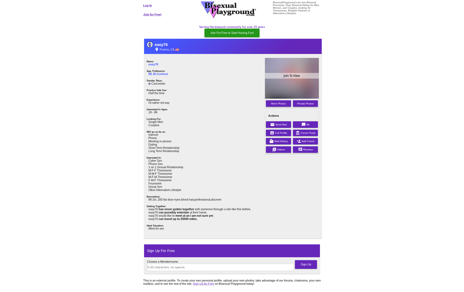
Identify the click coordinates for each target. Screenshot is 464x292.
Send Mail (278, 124)
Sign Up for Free (203, 283)
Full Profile (278, 133)
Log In (147, 5)
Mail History (278, 141)
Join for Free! (152, 14)
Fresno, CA (165, 49)
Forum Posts (305, 133)
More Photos (278, 103)
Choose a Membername (162, 261)
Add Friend (305, 141)
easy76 (161, 44)
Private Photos (305, 103)
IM (305, 124)
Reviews (305, 149)
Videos (278, 149)
